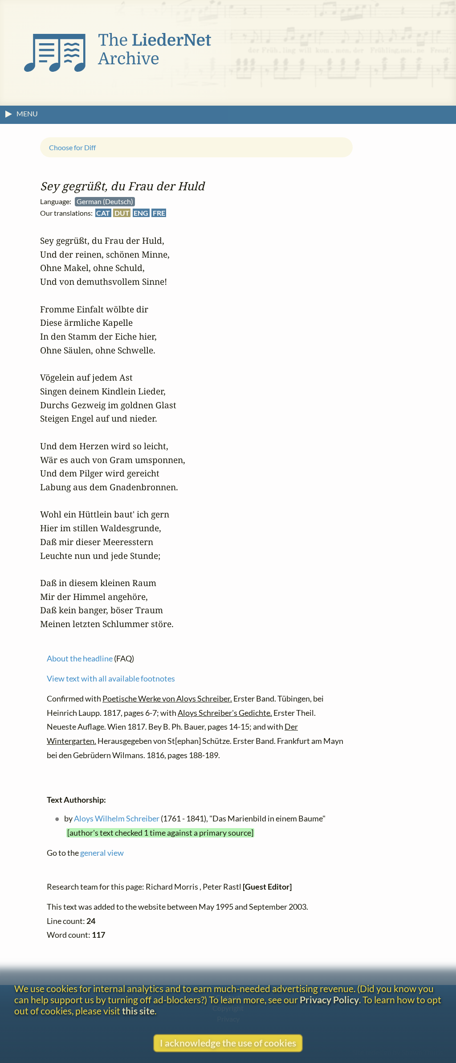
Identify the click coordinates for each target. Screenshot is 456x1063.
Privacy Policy (329, 999)
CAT (103, 212)
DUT (122, 212)
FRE (159, 212)
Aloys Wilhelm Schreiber (116, 818)
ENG (141, 212)
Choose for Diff (72, 147)
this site (138, 1010)
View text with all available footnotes (111, 678)
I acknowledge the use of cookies (228, 1042)
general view (102, 852)
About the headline (80, 658)
